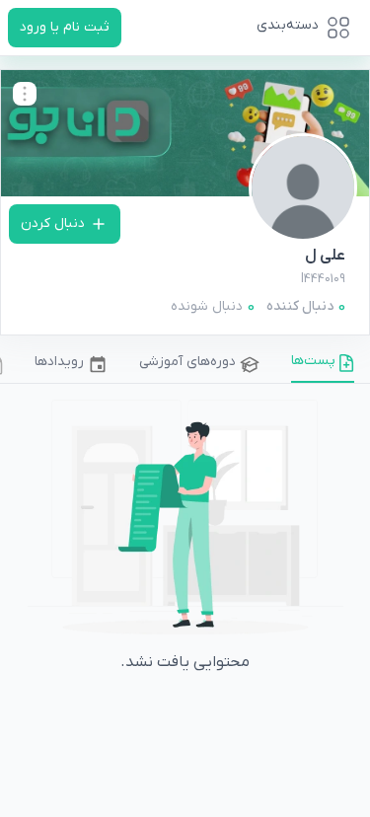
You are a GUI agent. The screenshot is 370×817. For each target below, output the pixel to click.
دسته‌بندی (288, 25)
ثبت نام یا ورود (65, 27)
